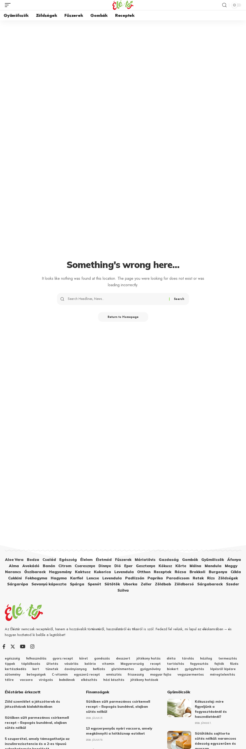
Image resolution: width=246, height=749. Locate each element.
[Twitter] (12, 646)
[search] (224, 5)
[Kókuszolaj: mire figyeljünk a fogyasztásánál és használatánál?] (179, 708)
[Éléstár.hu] (123, 5)
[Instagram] (32, 646)
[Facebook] (4, 646)
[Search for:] (116, 299)
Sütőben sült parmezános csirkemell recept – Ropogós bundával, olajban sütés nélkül (37, 722)
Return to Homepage (123, 317)
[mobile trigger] (9, 5)
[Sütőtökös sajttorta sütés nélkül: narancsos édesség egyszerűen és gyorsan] (179, 740)
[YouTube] (23, 646)
